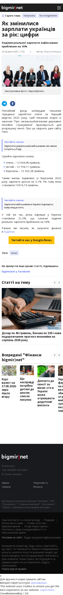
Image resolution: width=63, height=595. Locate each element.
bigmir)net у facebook (16, 271)
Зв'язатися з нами (12, 523)
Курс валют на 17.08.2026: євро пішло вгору (9, 388)
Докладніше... (39, 582)
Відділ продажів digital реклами (42, 537)
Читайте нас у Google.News (31, 240)
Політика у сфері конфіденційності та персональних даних (24, 531)
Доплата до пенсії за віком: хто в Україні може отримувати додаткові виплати (46, 393)
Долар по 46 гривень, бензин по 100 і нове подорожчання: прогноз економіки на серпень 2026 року (31, 336)
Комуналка (29, 15)
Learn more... (47, 590)
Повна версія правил (14, 569)
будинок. (9, 231)
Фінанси (38, 486)
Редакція (49, 520)
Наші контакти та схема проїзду (21, 520)
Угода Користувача (35, 526)
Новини (6, 486)
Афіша (5, 482)
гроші (14, 252)
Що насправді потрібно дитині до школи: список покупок (27, 389)
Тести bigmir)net (48, 15)
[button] (55, 282)
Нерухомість (40, 482)
